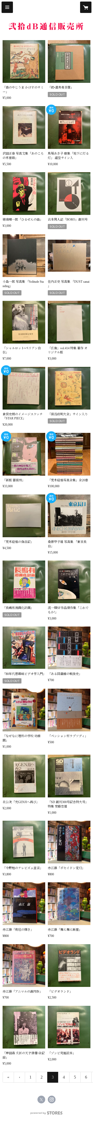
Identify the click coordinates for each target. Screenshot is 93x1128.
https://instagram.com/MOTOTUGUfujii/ (52, 1099)
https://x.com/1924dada (41, 1099)
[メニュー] (7, 7)
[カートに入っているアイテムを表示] (85, 7)
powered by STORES (46, 1114)
